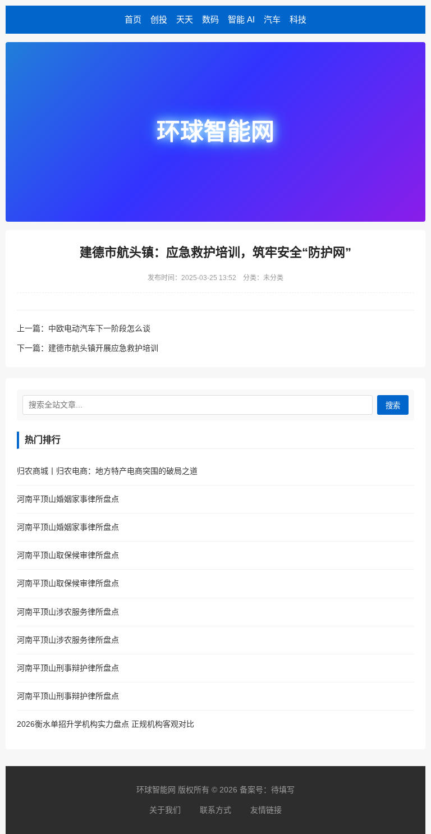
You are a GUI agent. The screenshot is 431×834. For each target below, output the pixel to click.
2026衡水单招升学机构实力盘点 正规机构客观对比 (105, 724)
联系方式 (215, 809)
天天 (184, 19)
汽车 (272, 19)
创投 (158, 19)
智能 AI (241, 19)
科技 (298, 19)
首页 (133, 19)
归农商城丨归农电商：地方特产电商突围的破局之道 (107, 470)
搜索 (393, 405)
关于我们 (165, 809)
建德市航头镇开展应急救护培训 (103, 347)
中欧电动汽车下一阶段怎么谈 (99, 328)
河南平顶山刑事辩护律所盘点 (68, 667)
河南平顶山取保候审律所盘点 (68, 555)
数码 (210, 19)
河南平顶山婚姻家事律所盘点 (68, 498)
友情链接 (266, 809)
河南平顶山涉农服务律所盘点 (68, 611)
